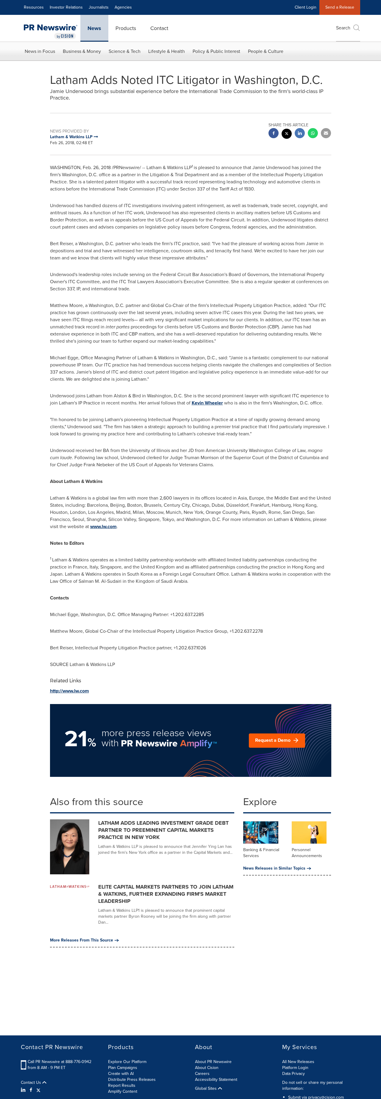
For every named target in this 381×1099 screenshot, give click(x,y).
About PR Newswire (213, 1062)
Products (125, 28)
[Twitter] (38, 1090)
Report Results (121, 1085)
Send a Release (339, 7)
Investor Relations (66, 7)
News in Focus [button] (40, 51)
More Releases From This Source (81, 940)
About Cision (206, 1068)
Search (343, 27)
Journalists (99, 7)
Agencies (123, 7)
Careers (202, 1073)
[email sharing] (326, 134)
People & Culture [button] (265, 51)
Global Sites (206, 1089)
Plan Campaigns (122, 1068)
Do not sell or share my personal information (312, 1085)
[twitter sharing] (287, 134)
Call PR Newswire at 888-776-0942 (59, 1062)
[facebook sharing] (273, 134)
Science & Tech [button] (124, 51)
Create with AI (121, 1073)
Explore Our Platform (127, 1062)
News (94, 28)
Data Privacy (293, 1073)
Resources (34, 7)
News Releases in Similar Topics (274, 868)
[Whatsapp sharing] (313, 134)
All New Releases (298, 1062)
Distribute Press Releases (132, 1079)
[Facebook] (31, 1090)
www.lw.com (103, 526)
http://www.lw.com (69, 690)
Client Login (305, 7)
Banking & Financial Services (261, 853)
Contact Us (31, 1083)
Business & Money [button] (82, 51)
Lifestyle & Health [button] (166, 51)
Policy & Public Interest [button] (216, 51)
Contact (159, 28)
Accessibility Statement (216, 1079)
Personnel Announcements (307, 853)
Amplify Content (122, 1091)
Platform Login (295, 1068)
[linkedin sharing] (300, 134)
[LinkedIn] (24, 1090)
